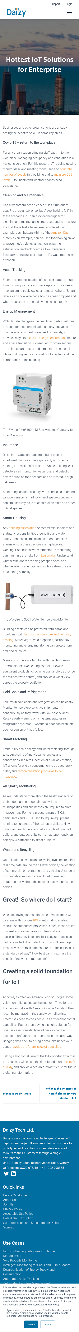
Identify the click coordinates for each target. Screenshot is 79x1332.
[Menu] (69, 12)
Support (55, 4)
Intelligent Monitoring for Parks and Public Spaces (37, 1265)
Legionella (48, 555)
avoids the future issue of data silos (37, 1046)
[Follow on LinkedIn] (13, 1174)
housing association (22, 528)
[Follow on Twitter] (6, 1174)
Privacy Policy (12, 1209)
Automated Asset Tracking (21, 1279)
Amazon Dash (60, 232)
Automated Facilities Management (26, 1283)
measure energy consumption (46, 338)
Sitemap (8, 1227)
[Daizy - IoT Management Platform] (16, 12)
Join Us (8, 1204)
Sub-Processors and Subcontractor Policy (31, 1223)
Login (69, 4)
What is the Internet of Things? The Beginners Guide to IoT (61, 1093)
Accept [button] (31, 1324)
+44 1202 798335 (52, 1168)
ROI (35, 920)
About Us (9, 1200)
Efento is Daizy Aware (17, 1093)
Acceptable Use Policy (18, 1213)
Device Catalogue (15, 1195)
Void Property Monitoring (20, 1260)
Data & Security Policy (18, 1218)
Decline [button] (48, 1324)
